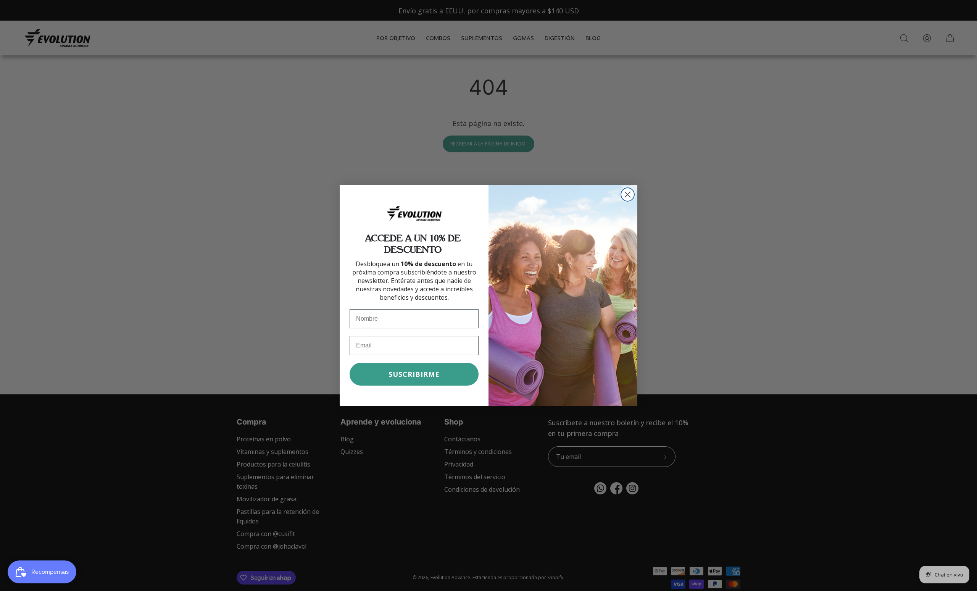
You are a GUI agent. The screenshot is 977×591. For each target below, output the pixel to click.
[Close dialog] (627, 194)
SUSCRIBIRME (414, 374)
